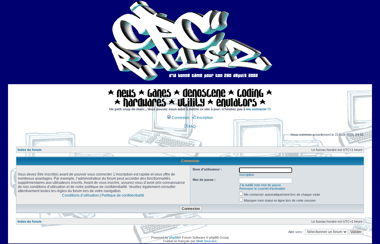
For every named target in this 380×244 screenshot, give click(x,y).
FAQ (192, 127)
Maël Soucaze (206, 241)
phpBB (174, 237)
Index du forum (30, 149)
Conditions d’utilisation (80, 195)
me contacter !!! (258, 109)
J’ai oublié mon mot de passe (260, 185)
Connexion (180, 118)
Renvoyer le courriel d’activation (262, 188)
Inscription (204, 118)
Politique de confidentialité (123, 195)
